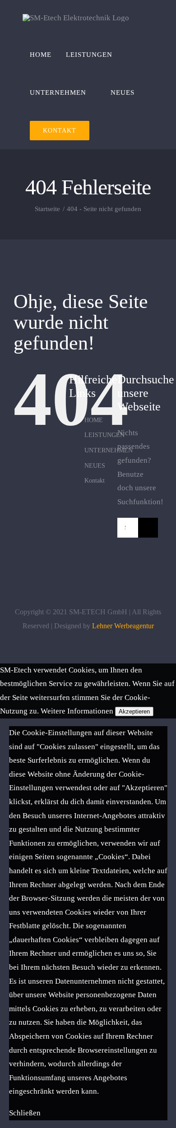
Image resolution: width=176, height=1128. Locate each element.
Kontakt (94, 480)
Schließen (25, 1113)
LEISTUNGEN (104, 435)
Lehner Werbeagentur (123, 626)
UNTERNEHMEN (108, 450)
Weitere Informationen (77, 711)
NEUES (94, 465)
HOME (93, 420)
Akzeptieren (134, 711)
